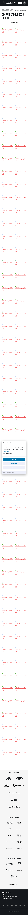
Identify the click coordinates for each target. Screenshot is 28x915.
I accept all (14, 459)
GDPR (3, 894)
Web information (6, 892)
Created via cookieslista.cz (8, 472)
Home (3, 9)
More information (7, 453)
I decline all (14, 467)
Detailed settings (14, 463)
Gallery (7, 9)
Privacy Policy (6, 451)
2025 (12, 9)
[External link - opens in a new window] (8, 778)
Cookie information (7, 899)
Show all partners (13, 885)
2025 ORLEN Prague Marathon (7, 11)
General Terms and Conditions (9, 897)
